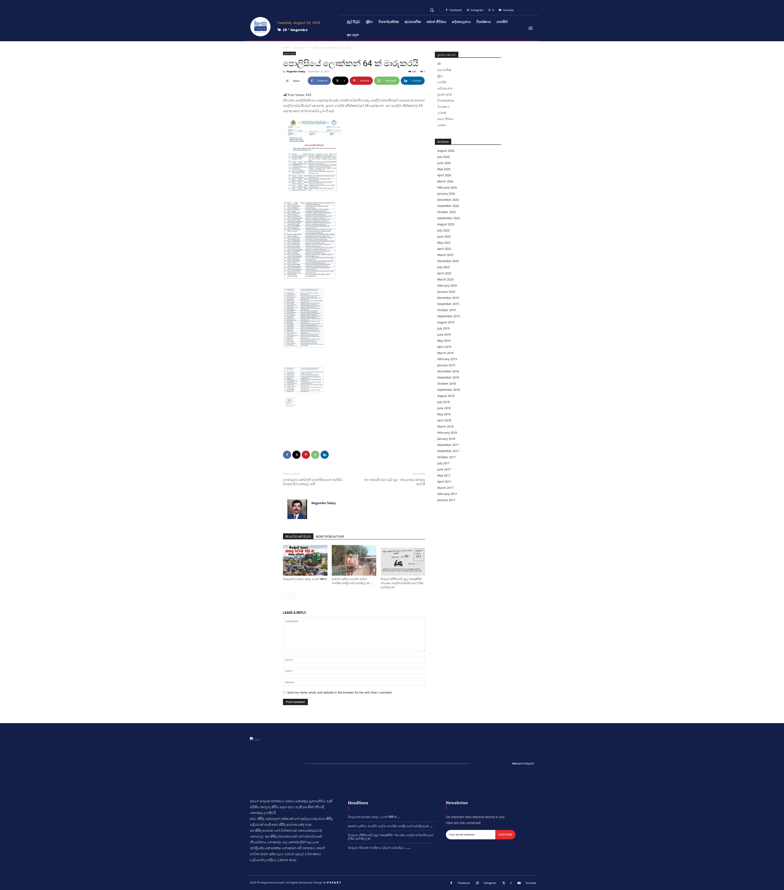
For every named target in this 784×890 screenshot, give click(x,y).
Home (286, 47)
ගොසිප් (441, 82)
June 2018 (444, 408)
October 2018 (446, 383)
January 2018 (446, 439)
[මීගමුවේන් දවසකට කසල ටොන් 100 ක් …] (305, 560)
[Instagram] (468, 10)
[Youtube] (500, 10)
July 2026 (443, 157)
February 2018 (447, 432)
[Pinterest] (306, 455)
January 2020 (446, 292)
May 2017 (443, 475)
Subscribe (505, 834)
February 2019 (447, 359)
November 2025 (448, 206)
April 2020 (444, 273)
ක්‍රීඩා (440, 76)
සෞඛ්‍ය (441, 125)
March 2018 (445, 426)
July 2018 (443, 402)
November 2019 (448, 304)
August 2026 (445, 151)
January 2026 (446, 193)
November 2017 (448, 451)
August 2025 (445, 224)
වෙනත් (441, 113)
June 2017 (444, 469)
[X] (489, 10)
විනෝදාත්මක (445, 100)
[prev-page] (285, 595)
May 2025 (443, 243)
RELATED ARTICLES (298, 536)
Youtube (508, 10)
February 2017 (447, 494)
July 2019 (443, 328)
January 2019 (446, 365)
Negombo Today (296, 71)
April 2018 (444, 420)
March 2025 (445, 255)
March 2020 (445, 279)
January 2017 (446, 500)
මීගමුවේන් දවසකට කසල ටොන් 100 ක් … (374, 817)
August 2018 (445, 396)
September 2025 (448, 218)
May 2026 (443, 169)
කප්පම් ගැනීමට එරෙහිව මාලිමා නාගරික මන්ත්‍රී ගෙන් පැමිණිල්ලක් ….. (390, 826)
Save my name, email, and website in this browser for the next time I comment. (339, 692)
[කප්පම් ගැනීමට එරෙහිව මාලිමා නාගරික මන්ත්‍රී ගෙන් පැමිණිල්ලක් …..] (354, 560)
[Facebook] (446, 10)
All (439, 64)
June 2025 (444, 236)
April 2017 (444, 482)
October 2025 (446, 212)
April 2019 (444, 347)
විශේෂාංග (443, 106)
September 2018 (448, 390)
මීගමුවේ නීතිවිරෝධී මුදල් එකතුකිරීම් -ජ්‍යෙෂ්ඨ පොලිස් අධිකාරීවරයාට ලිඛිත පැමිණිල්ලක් (402, 583)
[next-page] (292, 595)
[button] (432, 10)
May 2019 (443, 341)
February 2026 (447, 187)
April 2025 (444, 249)
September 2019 (448, 316)
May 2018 (443, 414)
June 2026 (444, 163)
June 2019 (444, 334)
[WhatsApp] (315, 455)
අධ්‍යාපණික (444, 70)
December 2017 (448, 445)
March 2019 (445, 353)
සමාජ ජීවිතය (445, 119)
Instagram (477, 10)
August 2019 (445, 322)
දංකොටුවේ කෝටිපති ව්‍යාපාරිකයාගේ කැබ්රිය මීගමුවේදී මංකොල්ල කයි (312, 482)
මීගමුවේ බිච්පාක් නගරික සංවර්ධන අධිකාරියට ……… (379, 848)
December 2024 (448, 261)
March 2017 (445, 488)
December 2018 (448, 371)
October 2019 (446, 310)
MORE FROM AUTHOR (330, 536)
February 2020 (447, 285)
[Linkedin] (325, 455)
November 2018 (448, 377)
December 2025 (448, 200)
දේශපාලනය (445, 88)
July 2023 (443, 267)
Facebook (455, 10)
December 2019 (448, 298)
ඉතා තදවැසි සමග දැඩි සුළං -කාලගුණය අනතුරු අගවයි (394, 482)
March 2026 (445, 181)
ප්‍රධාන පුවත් (300, 47)
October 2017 (446, 457)
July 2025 (443, 230)
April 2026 (444, 175)
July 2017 (443, 463)
